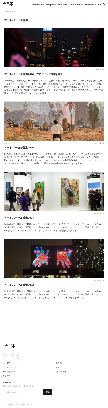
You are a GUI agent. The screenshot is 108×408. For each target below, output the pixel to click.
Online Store (76, 4)
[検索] (104, 4)
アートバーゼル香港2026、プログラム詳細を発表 (33, 74)
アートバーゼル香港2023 (19, 284)
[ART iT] (10, 346)
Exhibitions (38, 4)
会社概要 (6, 363)
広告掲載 (6, 376)
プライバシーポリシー (11, 367)
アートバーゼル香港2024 (19, 217)
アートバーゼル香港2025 (19, 147)
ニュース (6, 69)
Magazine (51, 4)
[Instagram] (11, 355)
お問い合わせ (61, 372)
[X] (5, 355)
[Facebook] (18, 355)
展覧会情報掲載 (9, 372)
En (99, 4)
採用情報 (59, 363)
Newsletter (90, 4)
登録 (48, 392)
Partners (62, 4)
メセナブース (61, 367)
